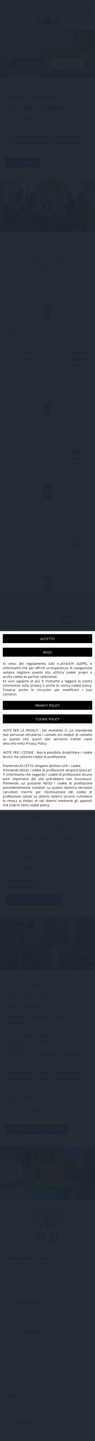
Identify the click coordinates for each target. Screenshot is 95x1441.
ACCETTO (47, 639)
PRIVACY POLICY (47, 705)
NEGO (47, 652)
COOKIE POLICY (47, 719)
